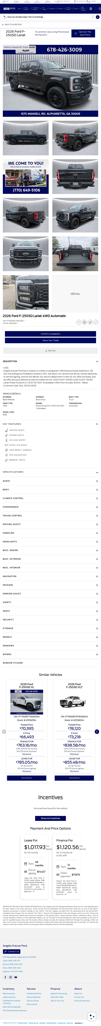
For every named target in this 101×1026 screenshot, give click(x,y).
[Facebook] (5, 977)
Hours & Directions (82, 1001)
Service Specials (33, 997)
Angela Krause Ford (10, 1023)
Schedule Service (34, 994)
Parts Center (32, 1004)
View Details (26, 778)
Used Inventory (9, 997)
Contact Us (13, 951)
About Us (78, 994)
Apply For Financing (58, 994)
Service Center (33, 1001)
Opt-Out (70, 1023)
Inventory (8, 988)
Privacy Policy (23, 1023)
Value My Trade (56, 997)
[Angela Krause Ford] (9, 8)
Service (31, 988)
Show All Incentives (50, 818)
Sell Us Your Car (57, 1001)
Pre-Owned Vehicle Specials (14, 1011)
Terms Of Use (33, 1023)
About (78, 988)
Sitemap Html (51, 1023)
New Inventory (9, 994)
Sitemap (42, 1023)
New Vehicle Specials (12, 1007)
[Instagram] (10, 977)
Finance (55, 988)
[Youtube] (15, 977)
